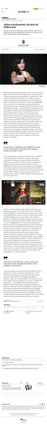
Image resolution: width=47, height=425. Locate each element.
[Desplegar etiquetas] (42, 307)
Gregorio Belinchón (23, 45)
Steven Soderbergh (14, 307)
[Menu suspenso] (3, 12)
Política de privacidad (31, 413)
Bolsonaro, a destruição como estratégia (12, 359)
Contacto (10, 413)
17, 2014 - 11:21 (24, 46)
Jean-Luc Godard (22, 307)
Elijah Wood (28, 307)
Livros (11, 20)
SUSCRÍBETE (36, 8)
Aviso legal (21, 413)
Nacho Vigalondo (7, 307)
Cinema (3, 20)
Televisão (21, 20)
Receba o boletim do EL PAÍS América (12, 301)
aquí (29, 312)
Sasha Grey (26, 116)
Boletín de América (6, 385)
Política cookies (25, 413)
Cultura (5, 18)
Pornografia (34, 307)
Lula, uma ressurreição (9, 362)
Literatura (7, 20)
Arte (17, 20)
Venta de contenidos (15, 413)
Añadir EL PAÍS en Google (40, 49)
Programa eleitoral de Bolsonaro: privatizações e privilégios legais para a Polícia (21, 368)
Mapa (36, 413)
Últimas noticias (5, 357)
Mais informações (7, 312)
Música (14, 20)
